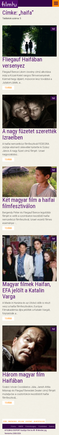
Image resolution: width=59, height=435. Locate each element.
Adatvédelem (39, 422)
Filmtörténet (42, 426)
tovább (8, 87)
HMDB (20, 426)
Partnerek (12, 422)
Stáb (5, 422)
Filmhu (13, 426)
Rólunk (21, 422)
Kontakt (28, 422)
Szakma (51, 426)
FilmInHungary (30, 426)
